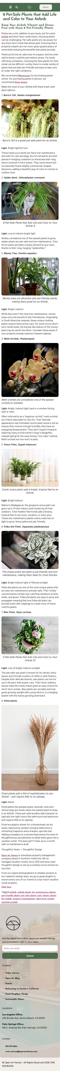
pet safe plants (28, 896)
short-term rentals (45, 899)
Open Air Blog (12, 978)
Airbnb (4, 37)
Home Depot (21, 82)
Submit (30, 956)
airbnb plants (24, 892)
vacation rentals (9, 902)
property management (24, 899)
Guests (8, 983)
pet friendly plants (10, 896)
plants (46, 896)
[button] (10, 7)
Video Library (12, 973)
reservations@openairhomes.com (21, 1052)
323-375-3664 (11, 1046)
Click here (6, 887)
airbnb (13, 892)
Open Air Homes (9, 855)
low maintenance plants (43, 892)
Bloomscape (24, 76)
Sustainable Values (14, 999)
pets (39, 896)
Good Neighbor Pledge (16, 994)
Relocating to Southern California (22, 989)
